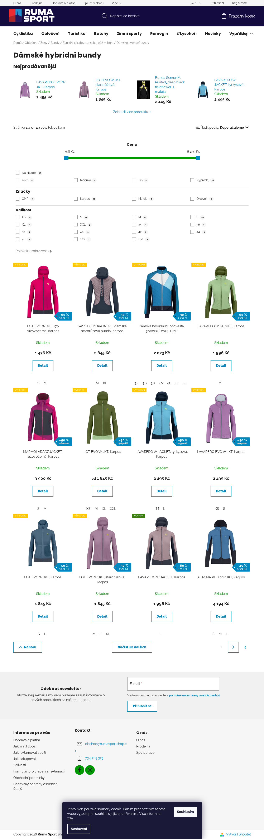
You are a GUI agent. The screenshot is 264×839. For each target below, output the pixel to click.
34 (142, 224)
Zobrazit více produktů (130, 112)
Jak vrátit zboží (24, 746)
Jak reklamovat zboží (29, 753)
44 (201, 232)
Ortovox (204, 198)
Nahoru (30, 647)
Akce (27, 180)
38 (26, 232)
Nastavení (79, 829)
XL (26, 224)
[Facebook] (79, 770)
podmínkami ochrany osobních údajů (194, 695)
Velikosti (19, 765)
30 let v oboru (94, 3)
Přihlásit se (142, 706)
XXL (85, 224)
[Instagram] (90, 770)
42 (142, 232)
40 (84, 232)
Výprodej (205, 180)
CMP (27, 198)
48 (26, 239)
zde (70, 818)
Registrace (239, 3)
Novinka (87, 180)
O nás (17, 3)
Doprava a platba (64, 3)
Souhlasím (185, 812)
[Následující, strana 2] (233, 647)
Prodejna (36, 3)
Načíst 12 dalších (132, 647)
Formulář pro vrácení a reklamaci (38, 771)
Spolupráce (145, 753)
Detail (43, 366)
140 (143, 239)
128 (84, 239)
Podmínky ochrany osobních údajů (35, 786)
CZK (194, 3)
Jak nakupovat (24, 759)
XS (26, 217)
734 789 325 (94, 758)
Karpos (87, 198)
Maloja (145, 198)
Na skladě (31, 173)
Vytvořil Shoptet (238, 834)
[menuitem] (23, 33)
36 (201, 224)
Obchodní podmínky (29, 778)
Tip (142, 180)
